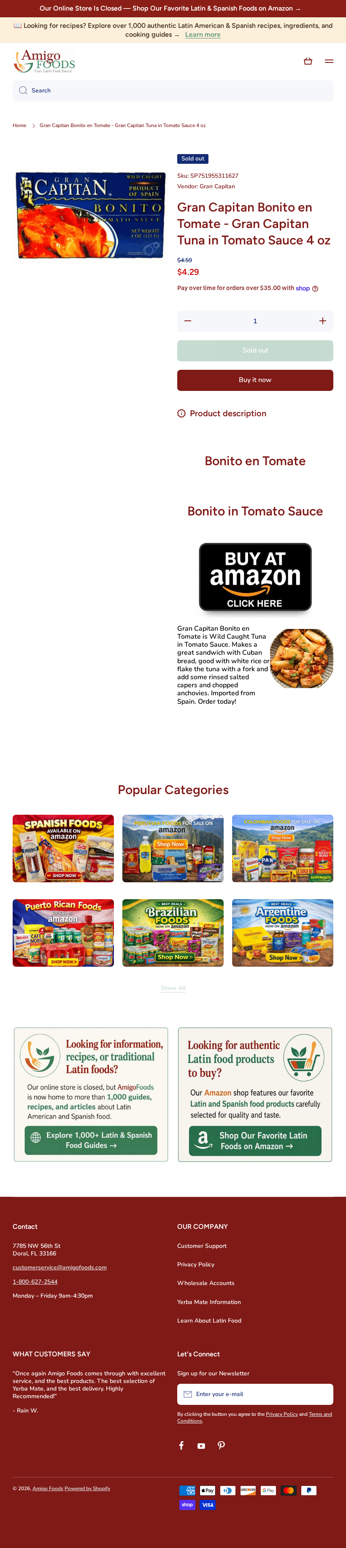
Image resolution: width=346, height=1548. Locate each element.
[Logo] (44, 61)
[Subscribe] (322, 1394)
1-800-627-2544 (35, 1282)
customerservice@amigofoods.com (60, 1267)
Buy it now (255, 380)
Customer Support (202, 1246)
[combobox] (173, 90)
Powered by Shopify (87, 1488)
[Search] (20, 90)
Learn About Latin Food (209, 1321)
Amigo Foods (47, 1488)
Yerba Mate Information (209, 1302)
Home (19, 125)
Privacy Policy (195, 1265)
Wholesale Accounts (206, 1283)
